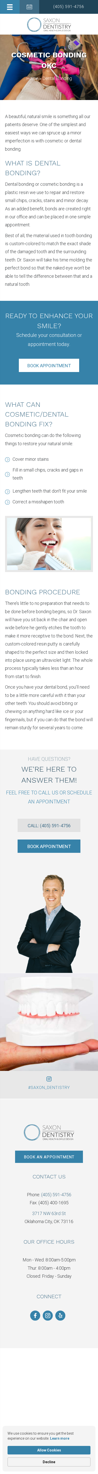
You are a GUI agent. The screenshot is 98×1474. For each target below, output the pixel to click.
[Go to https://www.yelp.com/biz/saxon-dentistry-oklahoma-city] (60, 1316)
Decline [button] (49, 1462)
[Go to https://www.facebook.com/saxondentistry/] (35, 1316)
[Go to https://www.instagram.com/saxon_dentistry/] (48, 1316)
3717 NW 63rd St (49, 1213)
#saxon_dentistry (49, 1087)
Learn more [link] (59, 1438)
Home (32, 78)
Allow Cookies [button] (49, 1450)
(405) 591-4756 (56, 1194)
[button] (68, 7)
